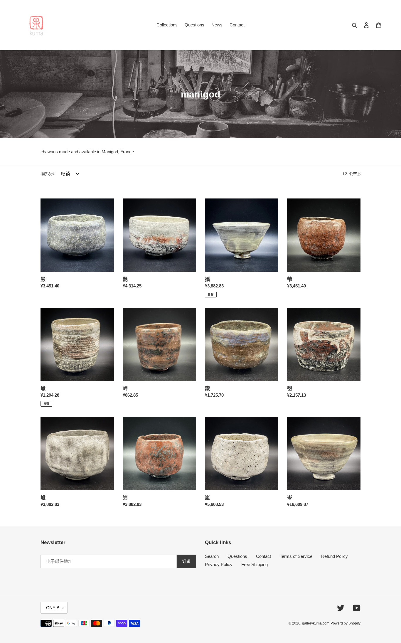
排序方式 (48, 174)
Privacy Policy (218, 564)
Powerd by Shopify (345, 623)
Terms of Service (296, 556)
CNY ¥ (52, 607)
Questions (237, 556)
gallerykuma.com (315, 623)
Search (212, 556)
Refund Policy (334, 556)
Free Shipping (254, 564)
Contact (263, 556)
